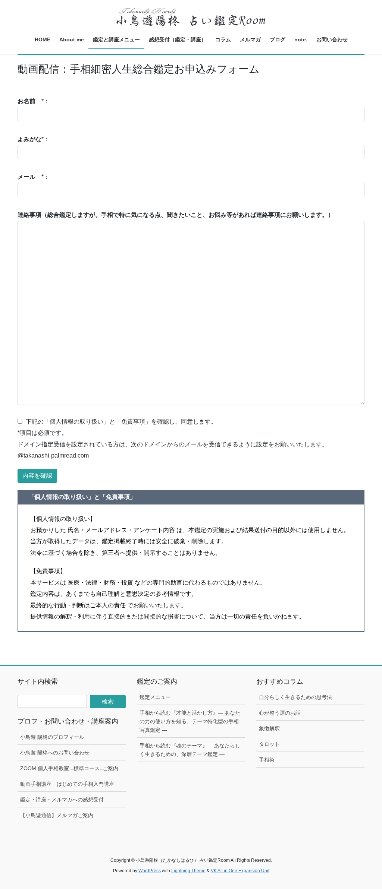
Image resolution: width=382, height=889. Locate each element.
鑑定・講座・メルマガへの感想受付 (62, 800)
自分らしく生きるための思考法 (295, 697)
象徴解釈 (269, 728)
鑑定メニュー (155, 697)
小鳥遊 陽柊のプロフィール (52, 737)
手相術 (267, 760)
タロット (269, 744)
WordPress (149, 870)
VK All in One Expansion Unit (240, 870)
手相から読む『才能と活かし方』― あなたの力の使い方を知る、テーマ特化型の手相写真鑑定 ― (190, 721)
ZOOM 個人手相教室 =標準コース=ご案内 (69, 768)
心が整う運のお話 (280, 713)
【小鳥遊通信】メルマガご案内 (56, 815)
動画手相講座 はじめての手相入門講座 (67, 784)
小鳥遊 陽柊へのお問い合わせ (55, 753)
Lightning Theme (188, 870)
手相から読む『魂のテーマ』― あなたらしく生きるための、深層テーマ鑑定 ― (190, 750)
